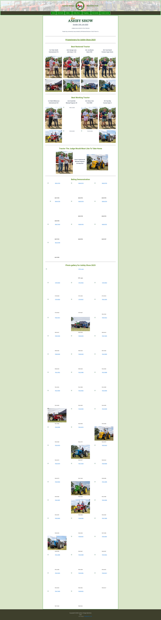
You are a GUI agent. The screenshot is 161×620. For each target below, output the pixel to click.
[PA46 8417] (104, 579)
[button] (70, 13)
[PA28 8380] (104, 470)
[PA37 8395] (104, 525)
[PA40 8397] (104, 543)
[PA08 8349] (57, 360)
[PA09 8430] (80, 360)
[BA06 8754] (104, 208)
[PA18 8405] (80, 415)
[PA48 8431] (80, 598)
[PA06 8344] (80, 342)
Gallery (68, 13)
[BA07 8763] (57, 231)
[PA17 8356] (57, 415)
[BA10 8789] (57, 249)
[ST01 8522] (80, 288)
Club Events (60, 13)
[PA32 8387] (57, 506)
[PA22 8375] (104, 433)
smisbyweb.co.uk (88, 616)
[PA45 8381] (80, 579)
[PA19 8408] (104, 415)
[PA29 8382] (57, 488)
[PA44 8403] (57, 579)
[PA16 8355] (104, 397)
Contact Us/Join (105, 13)
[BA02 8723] (80, 189)
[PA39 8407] (80, 543)
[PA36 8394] (80, 525)
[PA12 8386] (80, 379)
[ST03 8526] (57, 305)
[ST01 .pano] (80, 272)
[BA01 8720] (57, 189)
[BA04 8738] (57, 210)
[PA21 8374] (80, 433)
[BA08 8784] (80, 231)
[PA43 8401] (104, 561)
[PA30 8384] (80, 488)
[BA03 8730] (104, 189)
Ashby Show (76, 13)
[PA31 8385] (104, 488)
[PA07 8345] (104, 342)
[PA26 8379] (57, 470)
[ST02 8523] (104, 288)
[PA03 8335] (80, 324)
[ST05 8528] (57, 288)
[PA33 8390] (80, 506)
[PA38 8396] (57, 543)
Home (53, 13)
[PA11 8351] (57, 379)
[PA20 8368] (57, 433)
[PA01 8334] (104, 306)
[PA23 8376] (57, 452)
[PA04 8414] (104, 324)
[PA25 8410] (104, 452)
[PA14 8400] (57, 397)
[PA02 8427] (57, 324)
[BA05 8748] (80, 208)
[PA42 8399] (80, 561)
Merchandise (95, 13)
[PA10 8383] (104, 360)
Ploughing (85, 13)
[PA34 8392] (104, 506)
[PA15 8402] (80, 397)
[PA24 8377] (80, 452)
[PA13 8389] (104, 379)
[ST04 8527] (80, 305)
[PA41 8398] (57, 561)
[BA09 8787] (104, 231)
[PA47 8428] (57, 598)
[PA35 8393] (57, 525)
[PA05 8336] (57, 342)
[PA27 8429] (80, 470)
